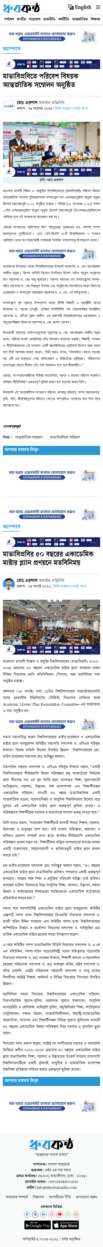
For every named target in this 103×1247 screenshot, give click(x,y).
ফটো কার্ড (81, 109)
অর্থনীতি (63, 20)
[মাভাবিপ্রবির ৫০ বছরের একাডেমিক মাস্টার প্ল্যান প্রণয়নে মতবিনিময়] (51, 627)
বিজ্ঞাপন (38, 1197)
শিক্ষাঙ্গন (96, 20)
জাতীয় (21, 20)
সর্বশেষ (9, 20)
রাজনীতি (49, 20)
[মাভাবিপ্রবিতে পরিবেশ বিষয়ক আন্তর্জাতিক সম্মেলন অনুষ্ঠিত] (51, 149)
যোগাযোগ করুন (86, 1197)
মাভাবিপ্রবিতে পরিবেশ (65, 438)
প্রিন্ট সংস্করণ (63, 109)
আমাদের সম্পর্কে (17, 1197)
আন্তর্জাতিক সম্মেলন (28, 438)
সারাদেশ (34, 20)
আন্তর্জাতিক (80, 20)
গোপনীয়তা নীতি (60, 1197)
